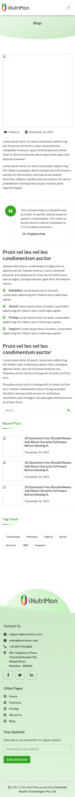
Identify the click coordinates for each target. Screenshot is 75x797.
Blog (12, 721)
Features (15, 702)
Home (13, 696)
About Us (15, 714)
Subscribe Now (16, 759)
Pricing (13, 708)
